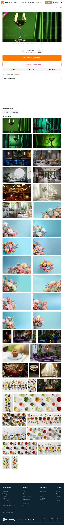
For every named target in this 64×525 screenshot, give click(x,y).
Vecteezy (4, 493)
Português (57, 495)
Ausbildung (5, 500)
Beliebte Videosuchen (26, 505)
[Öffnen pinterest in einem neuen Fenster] (25, 519)
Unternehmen (6, 497)
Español (57, 493)
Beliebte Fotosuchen (26, 502)
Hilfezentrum (43, 491)
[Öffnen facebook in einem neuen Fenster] (18, 519)
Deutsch (57, 497)
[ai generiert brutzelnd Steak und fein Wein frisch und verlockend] (15, 370)
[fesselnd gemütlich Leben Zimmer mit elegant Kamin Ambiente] (47, 157)
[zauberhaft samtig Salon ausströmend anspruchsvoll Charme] (49, 336)
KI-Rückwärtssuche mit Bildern (8, 505)
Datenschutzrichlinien (55, 519)
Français (57, 500)
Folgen (40, 52)
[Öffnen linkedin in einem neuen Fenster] (23, 519)
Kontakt (42, 493)
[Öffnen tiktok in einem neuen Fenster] (28, 519)
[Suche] (56, 7)
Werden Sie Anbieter (43, 498)
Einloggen (55, 2)
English (57, 491)
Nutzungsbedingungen (43, 519)
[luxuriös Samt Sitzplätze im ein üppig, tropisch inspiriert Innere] (24, 336)
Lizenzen (25, 491)
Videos (22, 2)
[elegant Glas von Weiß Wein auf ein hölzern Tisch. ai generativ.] (16, 125)
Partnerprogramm (27, 495)
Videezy (4, 495)
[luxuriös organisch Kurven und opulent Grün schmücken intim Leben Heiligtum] (45, 352)
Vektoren (7, 2)
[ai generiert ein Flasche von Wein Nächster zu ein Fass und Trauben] (6, 336)
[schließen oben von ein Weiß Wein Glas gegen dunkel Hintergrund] (34, 370)
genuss (6, 111)
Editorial (30, 2)
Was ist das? (16, 74)
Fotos (15, 2)
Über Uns (42, 495)
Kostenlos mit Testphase (32, 58)
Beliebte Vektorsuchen (26, 498)
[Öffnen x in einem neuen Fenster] (30, 519)
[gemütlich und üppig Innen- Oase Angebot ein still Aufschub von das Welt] (49, 385)
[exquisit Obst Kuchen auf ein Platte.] (15, 352)
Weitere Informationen (9, 77)
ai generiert (14, 111)
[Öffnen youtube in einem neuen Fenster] (33, 519)
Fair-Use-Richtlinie (55, 520)
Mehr (37, 2)
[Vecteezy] (2, 2)
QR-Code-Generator (7, 511)
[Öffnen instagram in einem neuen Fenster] (20, 519)
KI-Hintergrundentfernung (8, 508)
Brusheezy (5, 491)
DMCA (24, 493)
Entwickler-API (6, 502)
